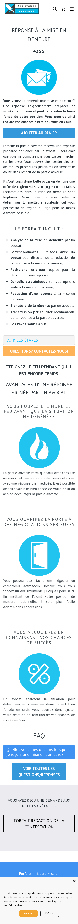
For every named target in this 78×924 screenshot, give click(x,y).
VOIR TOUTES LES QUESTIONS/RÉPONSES (39, 771)
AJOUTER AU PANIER (39, 133)
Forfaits (25, 873)
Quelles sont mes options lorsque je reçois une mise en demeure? (36, 752)
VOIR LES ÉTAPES (22, 340)
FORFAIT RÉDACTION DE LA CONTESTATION (39, 824)
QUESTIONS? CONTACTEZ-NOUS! (39, 351)
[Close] (74, 881)
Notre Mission (48, 873)
